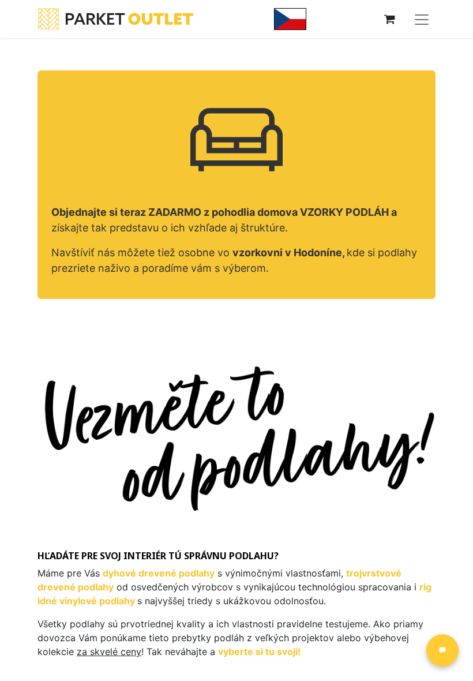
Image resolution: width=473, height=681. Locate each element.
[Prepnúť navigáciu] (422, 19)
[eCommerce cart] (389, 19)
